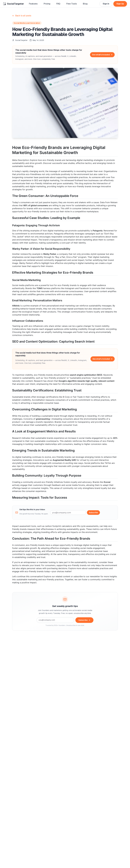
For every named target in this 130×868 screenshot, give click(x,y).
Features (33, 4)
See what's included (101, 55)
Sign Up (120, 4)
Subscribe (93, 512)
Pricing (47, 4)
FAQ (58, 4)
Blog (85, 4)
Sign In (106, 4)
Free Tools (71, 4)
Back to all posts (23, 15)
